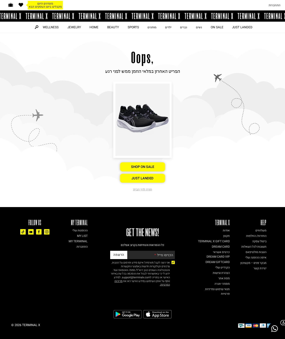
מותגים (152, 27)
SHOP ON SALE (142, 166)
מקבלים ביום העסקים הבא (45, 7)
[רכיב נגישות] (282, 323)
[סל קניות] (10, 4)
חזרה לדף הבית (142, 189)
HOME (94, 27)
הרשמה (118, 254)
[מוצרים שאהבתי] (20, 4)
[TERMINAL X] (142, 16)
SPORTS (133, 27)
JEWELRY (74, 27)
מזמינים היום (45, 3)
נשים (199, 27)
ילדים (168, 27)
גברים (183, 27)
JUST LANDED (242, 27)
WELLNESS (51, 27)
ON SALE (217, 27)
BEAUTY (113, 27)
